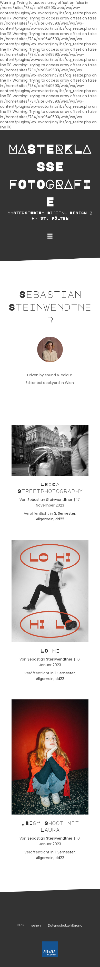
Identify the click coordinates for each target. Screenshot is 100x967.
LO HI (50, 650)
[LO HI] (50, 590)
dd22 (59, 519)
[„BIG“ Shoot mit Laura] (50, 756)
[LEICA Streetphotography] (50, 450)
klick (20, 925)
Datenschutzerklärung (65, 925)
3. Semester (64, 513)
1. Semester (65, 673)
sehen (36, 925)
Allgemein (45, 519)
